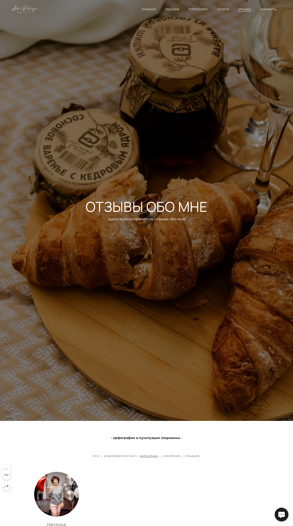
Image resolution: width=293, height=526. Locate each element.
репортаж (149, 456)
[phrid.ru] (24, 9)
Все (96, 456)
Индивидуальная (119, 456)
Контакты (268, 9)
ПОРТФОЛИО (198, 9)
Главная (149, 9)
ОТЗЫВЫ (244, 9)
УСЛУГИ (223, 9)
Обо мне (172, 9)
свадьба (192, 456)
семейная (172, 456)
